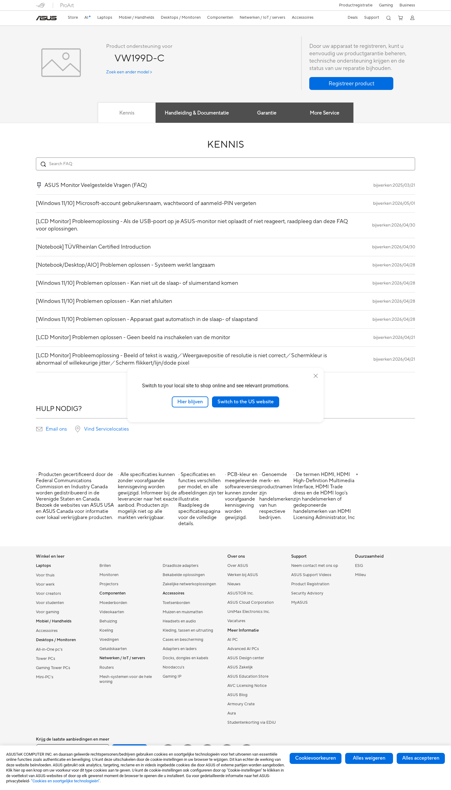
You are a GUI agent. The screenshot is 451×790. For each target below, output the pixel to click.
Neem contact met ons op (314, 565)
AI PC (232, 639)
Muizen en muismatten (183, 612)
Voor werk (45, 584)
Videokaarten (111, 612)
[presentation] (39, 429)
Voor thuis (45, 575)
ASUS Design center (245, 658)
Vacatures (236, 620)
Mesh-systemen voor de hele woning (125, 679)
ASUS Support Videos (311, 574)
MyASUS (299, 602)
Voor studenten (50, 602)
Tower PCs (45, 658)
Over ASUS (237, 565)
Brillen (105, 565)
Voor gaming (47, 612)
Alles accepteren (420, 758)
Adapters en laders (180, 648)
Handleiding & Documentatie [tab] (197, 113)
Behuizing (108, 621)
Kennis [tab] (126, 113)
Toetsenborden (176, 602)
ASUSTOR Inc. (240, 593)
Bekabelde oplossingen (184, 574)
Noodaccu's (173, 667)
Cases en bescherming (183, 639)
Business (407, 5)
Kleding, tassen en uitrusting (188, 630)
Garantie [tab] (266, 113)
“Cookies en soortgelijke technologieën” (65, 781)
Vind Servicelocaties (106, 429)
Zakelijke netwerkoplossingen (189, 584)
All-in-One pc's (49, 649)
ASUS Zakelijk (240, 667)
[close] (315, 376)
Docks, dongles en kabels (185, 658)
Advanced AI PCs (243, 648)
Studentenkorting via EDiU (251, 722)
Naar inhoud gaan (39, 18)
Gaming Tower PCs (53, 667)
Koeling (106, 630)
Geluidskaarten (113, 648)
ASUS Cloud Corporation (250, 602)
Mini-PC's (44, 677)
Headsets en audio (179, 621)
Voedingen (109, 639)
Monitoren (108, 574)
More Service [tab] (324, 113)
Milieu (360, 574)
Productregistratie (355, 5)
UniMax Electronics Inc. (248, 611)
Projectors (108, 584)
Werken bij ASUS (242, 574)
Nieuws (234, 584)
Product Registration (310, 584)
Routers (106, 667)
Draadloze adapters (181, 565)
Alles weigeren (369, 758)
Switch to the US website (246, 402)
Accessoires (47, 630)
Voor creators (48, 593)
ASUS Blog (237, 694)
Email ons (56, 429)
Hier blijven (190, 402)
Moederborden (113, 602)
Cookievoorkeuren (315, 758)
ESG (359, 565)
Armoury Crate (241, 704)
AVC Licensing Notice (247, 685)
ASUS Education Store (247, 676)
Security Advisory (307, 593)
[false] (351, 83)
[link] (46, 18)
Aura (231, 713)
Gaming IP (172, 676)
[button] (386, 5)
